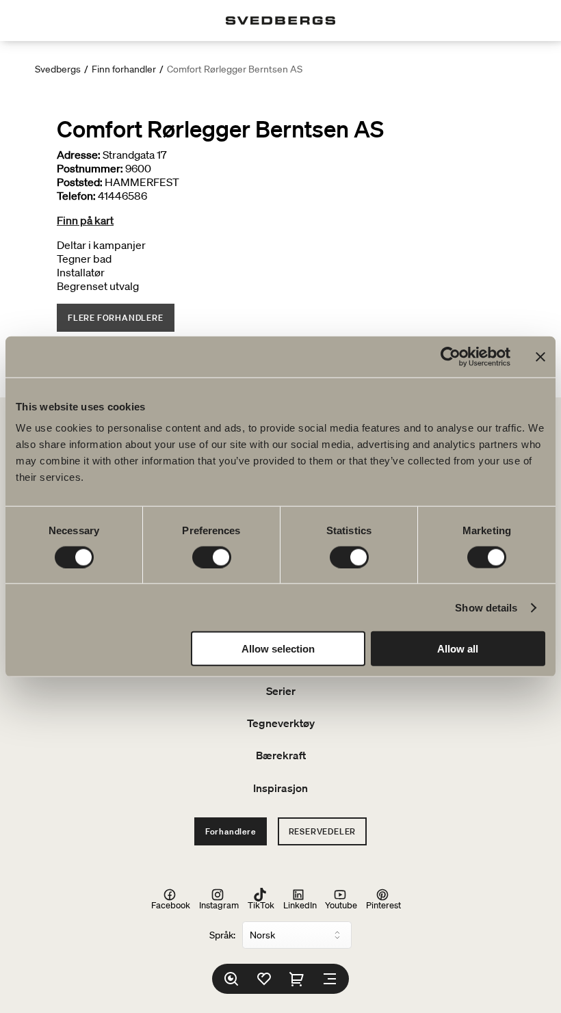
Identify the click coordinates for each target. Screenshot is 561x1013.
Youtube (341, 904)
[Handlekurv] (297, 979)
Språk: (222, 935)
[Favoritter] (264, 979)
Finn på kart (85, 220)
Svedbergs (58, 69)
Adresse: (79, 154)
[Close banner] (540, 356)
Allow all (457, 649)
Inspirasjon (280, 788)
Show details (486, 607)
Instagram (219, 904)
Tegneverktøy (281, 723)
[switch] (211, 557)
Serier (281, 691)
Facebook (170, 904)
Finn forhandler (124, 69)
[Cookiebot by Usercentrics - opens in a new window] (450, 356)
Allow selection (278, 649)
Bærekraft (281, 755)
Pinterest (383, 904)
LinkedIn (300, 904)
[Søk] (231, 979)
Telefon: (76, 195)
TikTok (261, 904)
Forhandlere (230, 831)
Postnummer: (90, 168)
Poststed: (80, 182)
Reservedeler (322, 831)
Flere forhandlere (116, 318)
